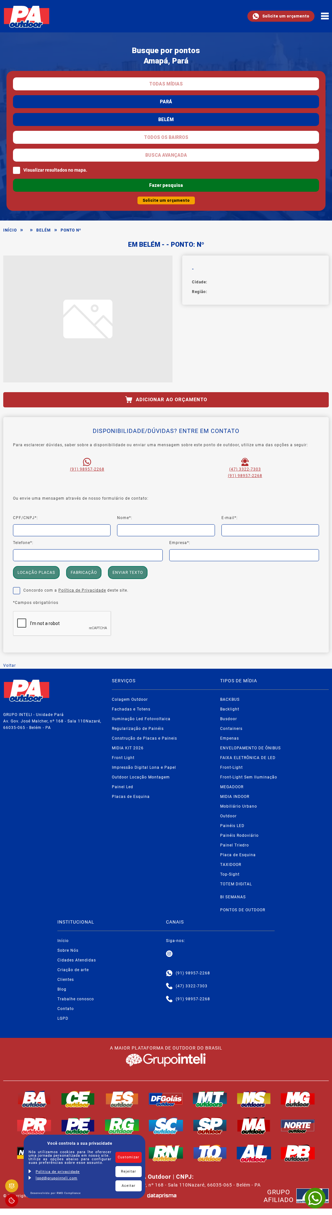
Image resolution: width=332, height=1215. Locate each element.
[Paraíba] (298, 1153)
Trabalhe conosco (75, 999)
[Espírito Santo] (122, 1099)
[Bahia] (34, 1099)
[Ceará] (78, 1099)
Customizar (128, 1157)
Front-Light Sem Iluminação (248, 777)
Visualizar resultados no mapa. (55, 170)
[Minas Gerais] (298, 1099)
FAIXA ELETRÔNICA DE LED (248, 757)
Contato (65, 1008)
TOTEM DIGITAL (236, 884)
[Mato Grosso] (210, 1099)
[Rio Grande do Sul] (122, 1125)
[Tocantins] (210, 1153)
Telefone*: (23, 542)
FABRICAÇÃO (84, 572)
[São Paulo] (210, 1125)
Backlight (229, 709)
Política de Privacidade (82, 590)
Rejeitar (128, 1171)
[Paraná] (34, 1125)
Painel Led (122, 787)
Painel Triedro (234, 845)
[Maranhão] (254, 1125)
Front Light (123, 757)
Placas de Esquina (131, 796)
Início (10, 230)
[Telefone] (169, 986)
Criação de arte (73, 970)
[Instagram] (169, 953)
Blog (61, 989)
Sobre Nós (67, 950)
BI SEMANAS (233, 897)
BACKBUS (230, 699)
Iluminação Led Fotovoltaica (141, 719)
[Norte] (298, 1125)
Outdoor (228, 816)
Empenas (229, 738)
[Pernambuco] (78, 1125)
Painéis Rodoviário (239, 835)
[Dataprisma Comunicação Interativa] (162, 1195)
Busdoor (228, 719)
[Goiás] (166, 1099)
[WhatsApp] (315, 1198)
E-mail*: (229, 518)
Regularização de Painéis (138, 728)
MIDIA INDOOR (234, 796)
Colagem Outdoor (130, 699)
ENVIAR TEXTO (128, 572)
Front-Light (231, 767)
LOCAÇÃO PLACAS (36, 572)
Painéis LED (232, 825)
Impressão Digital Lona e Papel (144, 767)
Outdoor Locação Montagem (141, 777)
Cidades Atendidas (76, 960)
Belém (43, 230)
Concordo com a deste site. (75, 590)
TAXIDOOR (230, 864)
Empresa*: (179, 542)
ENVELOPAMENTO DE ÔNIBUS (250, 748)
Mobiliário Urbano (238, 806)
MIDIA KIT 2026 (128, 748)
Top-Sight (230, 874)
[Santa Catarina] (166, 1125)
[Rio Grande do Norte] (166, 1153)
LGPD (62, 1018)
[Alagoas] (254, 1153)
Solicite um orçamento (285, 16)
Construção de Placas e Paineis (144, 738)
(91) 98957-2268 (87, 469)
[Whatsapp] (169, 973)
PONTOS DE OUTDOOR (242, 910)
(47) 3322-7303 (245, 469)
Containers (231, 728)
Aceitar (129, 1186)
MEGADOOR (231, 787)
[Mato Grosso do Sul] (254, 1099)
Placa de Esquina (238, 855)
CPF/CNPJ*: (25, 518)
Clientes (65, 979)
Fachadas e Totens (131, 709)
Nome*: (124, 518)
